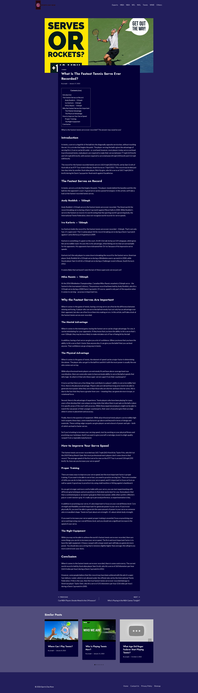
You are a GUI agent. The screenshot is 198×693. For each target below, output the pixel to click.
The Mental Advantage (73, 111)
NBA (128, 5)
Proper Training (70, 119)
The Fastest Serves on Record (72, 97)
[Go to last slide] (48, 641)
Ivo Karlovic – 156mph (73, 103)
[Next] (150, 641)
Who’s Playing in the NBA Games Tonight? (124, 599)
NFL (133, 5)
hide (79, 90)
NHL (139, 5)
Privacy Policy (146, 686)
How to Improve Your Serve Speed (74, 116)
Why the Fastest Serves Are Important (75, 108)
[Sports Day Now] (45, 5)
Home (125, 686)
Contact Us (134, 686)
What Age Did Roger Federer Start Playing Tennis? (133, 649)
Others (159, 5)
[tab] (94, 664)
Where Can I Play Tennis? (60, 646)
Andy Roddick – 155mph (73, 100)
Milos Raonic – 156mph (73, 105)
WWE (152, 5)
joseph (65, 83)
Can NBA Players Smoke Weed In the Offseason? (77, 599)
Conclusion (66, 124)
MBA (122, 5)
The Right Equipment (72, 122)
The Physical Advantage (73, 113)
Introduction (66, 95)
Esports (115, 5)
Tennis (145, 5)
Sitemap (157, 686)
